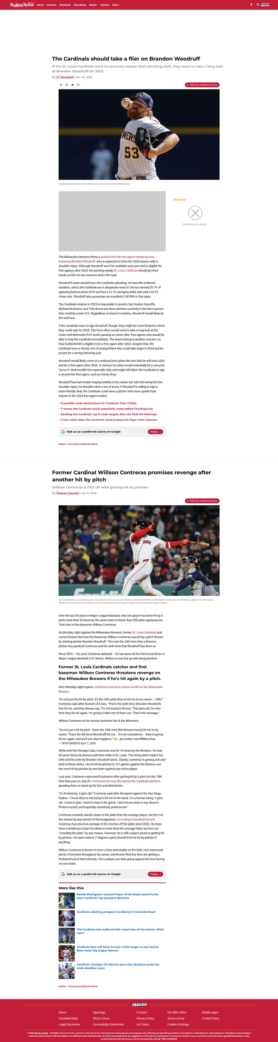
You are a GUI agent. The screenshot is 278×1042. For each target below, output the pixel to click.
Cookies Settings (178, 1024)
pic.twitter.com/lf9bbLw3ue (137, 739)
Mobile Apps (210, 1012)
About (63, 1012)
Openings (99, 1012)
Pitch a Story (101, 1018)
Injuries (104, 4)
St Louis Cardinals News (83, 444)
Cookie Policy (210, 1018)
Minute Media (41, 1033)
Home (62, 444)
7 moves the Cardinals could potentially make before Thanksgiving (107, 408)
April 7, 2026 (88, 743)
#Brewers (132, 720)
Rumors (51, 4)
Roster (93, 4)
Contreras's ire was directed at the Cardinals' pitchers (126, 781)
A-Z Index (143, 1024)
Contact (142, 1012)
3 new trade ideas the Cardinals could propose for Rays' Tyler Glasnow (109, 419)
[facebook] (251, 4)
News (40, 4)
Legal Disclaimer (69, 1024)
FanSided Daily (68, 1018)
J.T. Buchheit (65, 77)
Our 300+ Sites (176, 1012)
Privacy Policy (145, 1018)
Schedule (65, 4)
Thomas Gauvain (67, 493)
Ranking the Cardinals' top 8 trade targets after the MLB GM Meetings (109, 414)
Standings (80, 4)
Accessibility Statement (108, 1024)
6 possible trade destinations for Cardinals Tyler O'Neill (98, 403)
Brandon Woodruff (83, 261)
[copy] (78, 84)
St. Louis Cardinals (126, 270)
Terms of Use (176, 1018)
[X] (258, 4)
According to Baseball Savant (136, 819)
